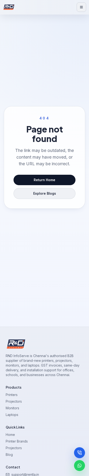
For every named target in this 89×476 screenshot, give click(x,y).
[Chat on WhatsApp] (79, 465)
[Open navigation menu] (81, 7)
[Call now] (79, 452)
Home (10, 435)
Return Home (44, 180)
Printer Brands (17, 441)
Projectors (14, 401)
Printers (12, 395)
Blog (9, 454)
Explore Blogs (44, 193)
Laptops (12, 415)
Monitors (12, 408)
